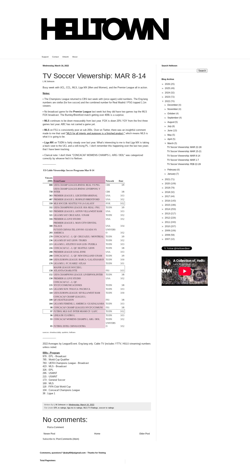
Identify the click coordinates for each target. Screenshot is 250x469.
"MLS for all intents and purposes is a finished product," (95, 133)
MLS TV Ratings (90, 408)
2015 (168, 205)
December (172, 105)
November (172, 109)
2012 (168, 217)
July (169, 126)
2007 (168, 239)
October (171, 113)
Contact (55, 57)
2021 (168, 179)
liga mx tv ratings (74, 408)
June (170, 130)
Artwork (65, 57)
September (173, 117)
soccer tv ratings (106, 408)
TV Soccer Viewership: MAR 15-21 (184, 151)
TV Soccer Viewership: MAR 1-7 (183, 160)
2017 (168, 196)
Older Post (144, 433)
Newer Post (49, 433)
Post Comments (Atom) (67, 439)
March (170, 143)
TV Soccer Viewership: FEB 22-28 (184, 164)
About (74, 57)
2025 (168, 88)
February (172, 169)
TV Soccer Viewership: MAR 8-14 (183, 156)
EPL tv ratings (60, 408)
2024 (168, 92)
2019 (168, 188)
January (171, 174)
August (171, 122)
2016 (168, 200)
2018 (168, 192)
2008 (168, 235)
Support (45, 57)
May (169, 135)
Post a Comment (55, 427)
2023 (168, 97)
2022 (168, 101)
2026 (168, 84)
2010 (168, 226)
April (170, 139)
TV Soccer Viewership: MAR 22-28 (184, 147)
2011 (168, 222)
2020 (168, 183)
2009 (168, 230)
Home (97, 433)
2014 (168, 209)
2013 (168, 213)
